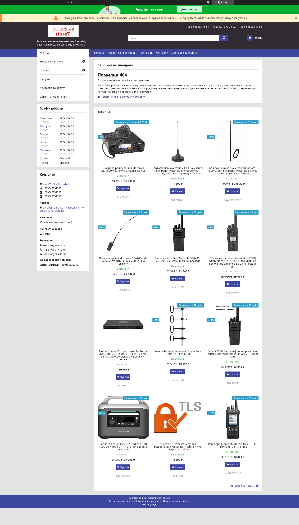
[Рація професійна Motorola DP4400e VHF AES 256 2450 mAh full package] (178, 231)
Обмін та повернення (53, 96)
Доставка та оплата (184, 52)
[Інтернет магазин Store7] (63, 31)
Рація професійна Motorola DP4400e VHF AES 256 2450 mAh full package (178, 259)
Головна (99, 52)
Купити (124, 188)
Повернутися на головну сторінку (123, 96)
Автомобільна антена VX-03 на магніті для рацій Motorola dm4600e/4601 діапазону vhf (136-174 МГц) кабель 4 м (178, 170)
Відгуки (45, 79)
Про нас (143, 52)
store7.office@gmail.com (57, 184)
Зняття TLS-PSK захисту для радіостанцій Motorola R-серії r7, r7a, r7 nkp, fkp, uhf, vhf (178, 446)
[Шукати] (223, 38)
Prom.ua (166, 497)
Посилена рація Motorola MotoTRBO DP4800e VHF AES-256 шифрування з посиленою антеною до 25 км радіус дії (232, 262)
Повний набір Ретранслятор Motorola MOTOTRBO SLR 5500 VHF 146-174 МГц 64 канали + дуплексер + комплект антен (123, 355)
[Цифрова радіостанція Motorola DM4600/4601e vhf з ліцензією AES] (123, 141)
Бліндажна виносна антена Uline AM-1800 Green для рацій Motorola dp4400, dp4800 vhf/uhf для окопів (232, 170)
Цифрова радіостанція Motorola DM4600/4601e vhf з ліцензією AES (123, 169)
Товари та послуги (120, 52)
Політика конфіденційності (176, 501)
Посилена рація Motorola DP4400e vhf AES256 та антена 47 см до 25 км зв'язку (123, 261)
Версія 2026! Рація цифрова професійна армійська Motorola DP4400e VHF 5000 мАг (232, 354)
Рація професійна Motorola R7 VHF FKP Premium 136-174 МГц (232, 445)
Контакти (162, 52)
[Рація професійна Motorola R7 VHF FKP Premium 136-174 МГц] (233, 417)
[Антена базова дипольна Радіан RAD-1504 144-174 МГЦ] (178, 324)
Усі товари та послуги (242, 485)
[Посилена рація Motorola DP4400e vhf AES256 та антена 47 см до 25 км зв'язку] (123, 231)
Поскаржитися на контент (148, 501)
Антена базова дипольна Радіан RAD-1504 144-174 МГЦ (178, 352)
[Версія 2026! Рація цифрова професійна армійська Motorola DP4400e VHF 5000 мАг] (233, 324)
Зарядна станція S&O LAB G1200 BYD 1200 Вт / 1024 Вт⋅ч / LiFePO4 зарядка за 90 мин (123, 446)
